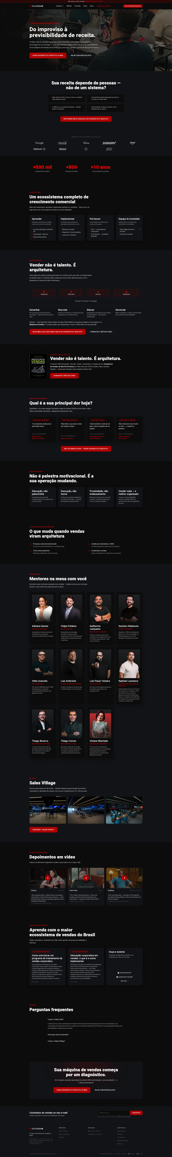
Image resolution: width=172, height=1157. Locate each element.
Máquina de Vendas (68, 230)
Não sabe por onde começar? (86, 1)
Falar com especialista (133, 6)
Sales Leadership (64, 1134)
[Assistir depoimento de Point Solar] (86, 878)
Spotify (141, 1154)
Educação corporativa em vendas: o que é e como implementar (84, 958)
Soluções (59, 6)
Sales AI (61, 1137)
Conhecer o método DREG (101, 332)
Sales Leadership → (96, 439)
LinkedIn (124, 1154)
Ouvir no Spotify (125, 973)
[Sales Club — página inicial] (36, 6)
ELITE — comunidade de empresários (98, 230)
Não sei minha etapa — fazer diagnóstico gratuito (86, 449)
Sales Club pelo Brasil (39, 237)
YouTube (132, 1154)
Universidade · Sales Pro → (98, 437)
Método (69, 6)
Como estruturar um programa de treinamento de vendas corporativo (47, 958)
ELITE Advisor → (124, 439)
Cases (85, 6)
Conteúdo (77, 6)
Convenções (121, 1137)
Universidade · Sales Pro (40, 234)
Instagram (117, 1154)
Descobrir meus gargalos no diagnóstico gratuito (86, 119)
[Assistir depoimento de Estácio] (48, 878)
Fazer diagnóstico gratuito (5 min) (48, 55)
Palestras (120, 1134)
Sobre (92, 6)
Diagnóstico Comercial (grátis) (71, 232)
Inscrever (136, 1113)
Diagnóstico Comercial (95, 1134)
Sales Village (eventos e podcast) (130, 230)
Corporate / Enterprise (69, 235)
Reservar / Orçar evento (43, 830)
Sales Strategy (63, 1131)
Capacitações (121, 1131)
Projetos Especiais (123, 1141)
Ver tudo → (124, 981)
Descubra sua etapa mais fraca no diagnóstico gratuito (57, 332)
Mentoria (120, 1144)
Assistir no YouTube (126, 977)
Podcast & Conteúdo (126, 234)
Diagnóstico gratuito (103, 6)
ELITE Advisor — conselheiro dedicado (100, 235)
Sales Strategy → (37, 437)
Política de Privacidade (124, 1117)
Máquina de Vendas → (39, 439)
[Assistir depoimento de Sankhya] (124, 878)
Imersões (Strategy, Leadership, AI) (43, 230)
